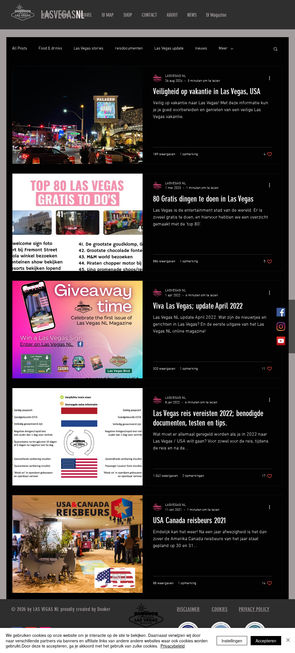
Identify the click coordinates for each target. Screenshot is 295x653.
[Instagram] (281, 326)
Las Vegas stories (88, 48)
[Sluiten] (288, 640)
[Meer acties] (271, 78)
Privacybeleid (172, 646)
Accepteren (266, 640)
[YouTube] (281, 341)
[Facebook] (281, 312)
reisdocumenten (129, 48)
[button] (275, 49)
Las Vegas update (169, 48)
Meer (223, 48)
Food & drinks (50, 48)
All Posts (19, 48)
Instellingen (232, 640)
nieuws (201, 48)
